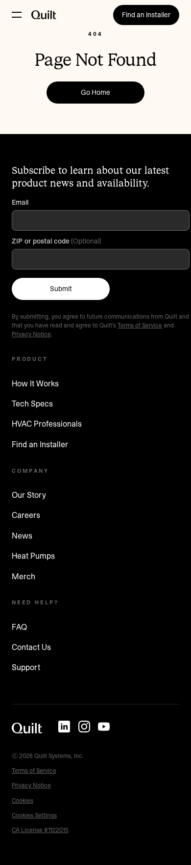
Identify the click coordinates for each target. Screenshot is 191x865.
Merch (23, 576)
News (22, 535)
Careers (26, 515)
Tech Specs (32, 403)
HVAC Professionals (47, 423)
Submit (61, 289)
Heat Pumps (33, 555)
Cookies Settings (34, 815)
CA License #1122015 (40, 830)
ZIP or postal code (41, 241)
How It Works (35, 383)
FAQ (19, 627)
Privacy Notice (31, 334)
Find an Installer (40, 444)
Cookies (22, 800)
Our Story (29, 494)
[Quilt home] (27, 728)
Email (21, 202)
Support (26, 667)
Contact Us (31, 647)
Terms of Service (140, 325)
